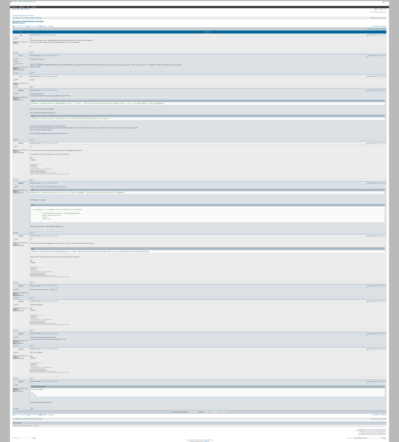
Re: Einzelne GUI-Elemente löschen (49, 55)
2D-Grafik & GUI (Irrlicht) (36, 17)
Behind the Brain (35, 67)
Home (13, 4)
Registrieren (26, 9)
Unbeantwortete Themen (19, 15)
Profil (48, 4)
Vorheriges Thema (371, 28)
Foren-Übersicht (17, 17)
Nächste (384, 26)
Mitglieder (22, 7)
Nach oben (15, 52)
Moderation (22, 23)
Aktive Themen (29, 15)
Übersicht (14, 7)
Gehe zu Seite (375, 26)
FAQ (28, 7)
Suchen (33, 7)
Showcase (33, 4)
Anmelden (17, 9)
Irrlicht (19, 4)
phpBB (194, 440)
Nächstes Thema (381, 28)
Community (41, 4)
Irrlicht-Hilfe (25, 17)
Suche (384, 9)
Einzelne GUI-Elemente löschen (28, 21)
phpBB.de (206, 441)
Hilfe (25, 4)
